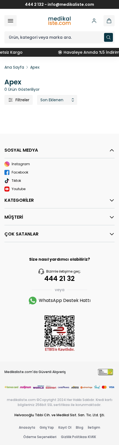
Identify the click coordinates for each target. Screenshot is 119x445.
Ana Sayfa (14, 67)
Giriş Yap (47, 427)
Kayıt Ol (64, 427)
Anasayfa (27, 427)
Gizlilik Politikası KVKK (78, 436)
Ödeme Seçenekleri (39, 436)
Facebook (20, 172)
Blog (79, 427)
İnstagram (21, 164)
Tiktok (16, 180)
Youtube (18, 189)
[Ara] (108, 37)
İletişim (94, 427)
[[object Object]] (109, 20)
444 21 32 (59, 278)
